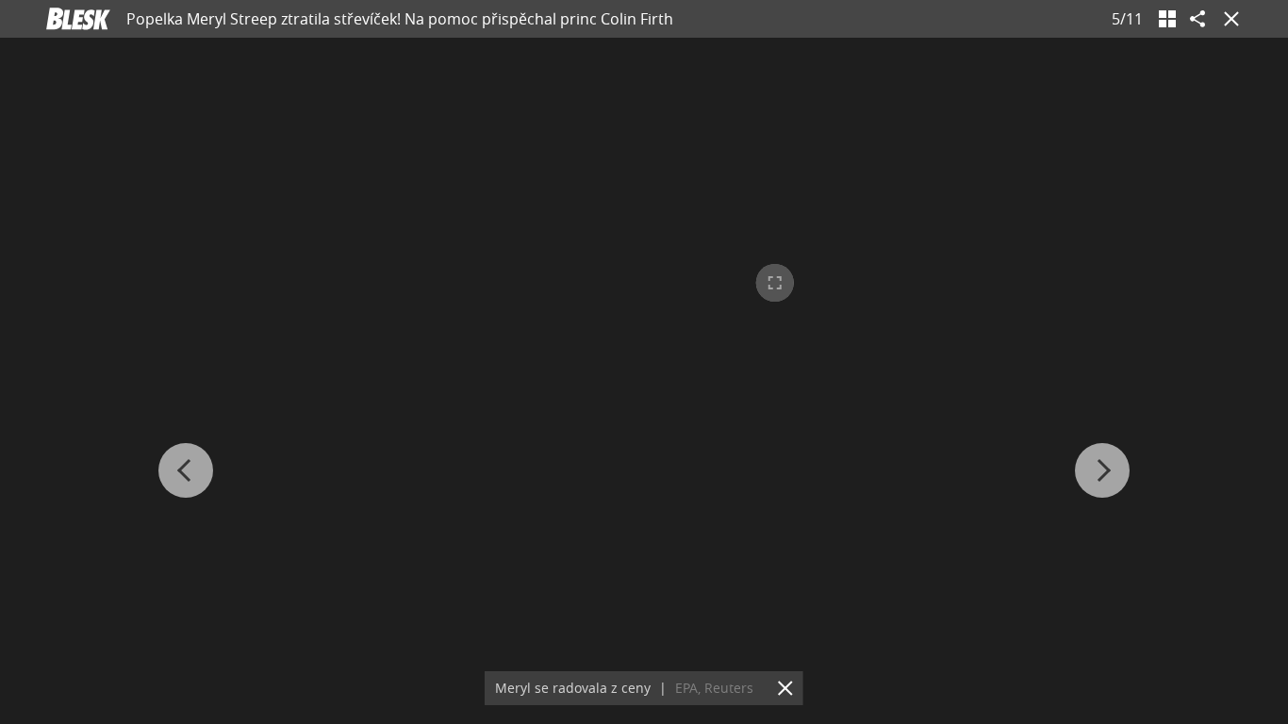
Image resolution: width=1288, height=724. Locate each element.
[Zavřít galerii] (1227, 18)
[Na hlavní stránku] (78, 19)
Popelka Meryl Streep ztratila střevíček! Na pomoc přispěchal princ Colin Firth (399, 18)
